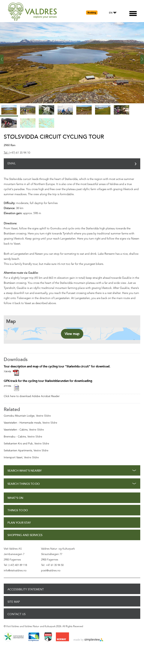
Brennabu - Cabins (15, 436)
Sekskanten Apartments (18, 450)
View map (72, 334)
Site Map (14, 601)
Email (12, 163)
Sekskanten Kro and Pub (18, 443)
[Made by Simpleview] (89, 640)
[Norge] (62, 637)
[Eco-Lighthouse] (34, 637)
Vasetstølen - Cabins (16, 429)
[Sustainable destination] (14, 637)
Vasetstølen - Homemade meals (22, 422)
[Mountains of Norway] (48, 637)
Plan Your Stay (19, 522)
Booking (92, 12)
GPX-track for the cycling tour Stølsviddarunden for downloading (48, 381)
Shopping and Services (25, 535)
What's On (15, 498)
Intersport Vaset (13, 457)
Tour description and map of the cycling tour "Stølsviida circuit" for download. (57, 366)
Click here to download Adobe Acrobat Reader (32, 396)
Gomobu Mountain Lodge (19, 416)
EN (110, 13)
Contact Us (17, 614)
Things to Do (18, 510)
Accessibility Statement (26, 589)
